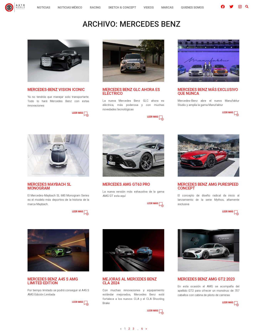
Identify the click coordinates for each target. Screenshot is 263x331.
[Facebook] (223, 7)
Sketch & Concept (122, 7)
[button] (247, 7)
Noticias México (70, 7)
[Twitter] (231, 7)
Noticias (43, 7)
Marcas (167, 7)
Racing (95, 7)
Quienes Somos (192, 7)
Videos (149, 7)
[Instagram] (240, 7)
